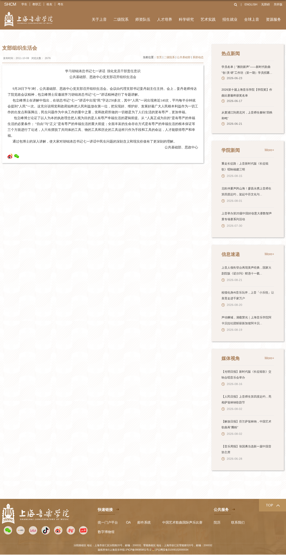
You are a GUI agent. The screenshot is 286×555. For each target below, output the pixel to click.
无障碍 (265, 4)
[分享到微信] (16, 156)
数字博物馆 (106, 532)
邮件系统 (144, 522)
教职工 (36, 4)
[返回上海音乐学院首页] (28, 16)
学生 (24, 4)
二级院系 (121, 19)
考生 (60, 4)
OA (128, 522)
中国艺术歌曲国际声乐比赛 (182, 522)
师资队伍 (142, 19)
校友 (49, 4)
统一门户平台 (108, 522)
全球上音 (251, 19)
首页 (159, 57)
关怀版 (278, 4)
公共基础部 (184, 57)
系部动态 (198, 57)
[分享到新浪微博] (10, 156)
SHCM (10, 4)
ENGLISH (251, 4)
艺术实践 (208, 19)
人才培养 (164, 19)
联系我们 (238, 522)
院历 (217, 522)
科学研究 (186, 19)
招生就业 (229, 19)
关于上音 (99, 19)
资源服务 (273, 19)
